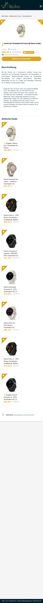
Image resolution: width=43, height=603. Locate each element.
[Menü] (40, 6)
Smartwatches (27, 16)
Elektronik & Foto (15, 16)
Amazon (4, 49)
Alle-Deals (5, 16)
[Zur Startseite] (10, 5)
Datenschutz (37, 601)
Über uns (5, 601)
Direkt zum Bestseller (22, 59)
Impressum (12, 601)
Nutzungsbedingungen (24, 601)
